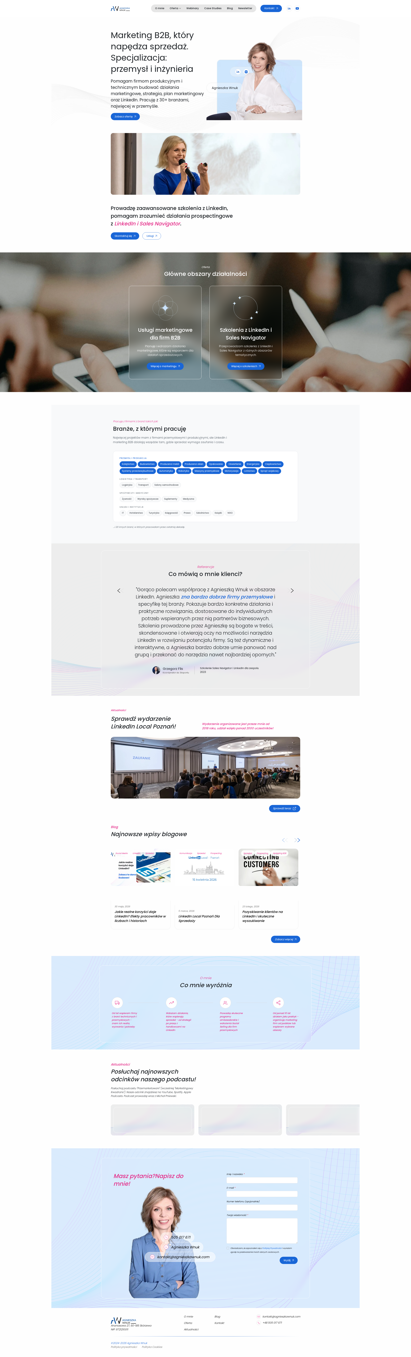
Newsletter (245, 8)
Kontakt (269, 8)
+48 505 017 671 (272, 1323)
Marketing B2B (279, 853)
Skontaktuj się (123, 236)
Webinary (192, 8)
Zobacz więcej (284, 939)
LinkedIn (137, 853)
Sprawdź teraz (282, 808)
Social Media (122, 853)
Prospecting (216, 853)
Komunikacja (185, 853)
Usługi (150, 236)
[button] (120, 590)
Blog (230, 8)
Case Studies (213, 8)
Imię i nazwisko (236, 1174)
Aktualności (191, 1329)
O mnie (159, 8)
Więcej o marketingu (163, 366)
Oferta (174, 8)
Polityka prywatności (124, 1347)
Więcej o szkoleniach (244, 366)
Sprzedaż (149, 853)
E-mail (231, 1187)
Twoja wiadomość (237, 1215)
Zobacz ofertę (124, 116)
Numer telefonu (243, 1201)
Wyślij (287, 1260)
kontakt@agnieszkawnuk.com (281, 1316)
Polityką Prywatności (272, 1248)
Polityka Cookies (152, 1347)
